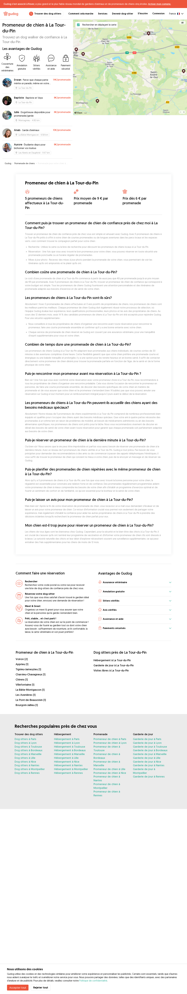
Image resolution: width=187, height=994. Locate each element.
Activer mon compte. (159, 3)
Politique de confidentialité (93, 980)
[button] (134, 582)
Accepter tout (17, 987)
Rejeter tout (40, 987)
